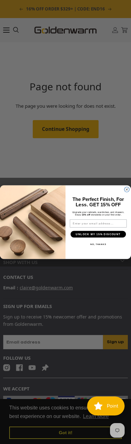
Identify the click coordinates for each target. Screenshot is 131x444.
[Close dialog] (126, 189)
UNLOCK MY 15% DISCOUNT (98, 234)
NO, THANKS (98, 244)
